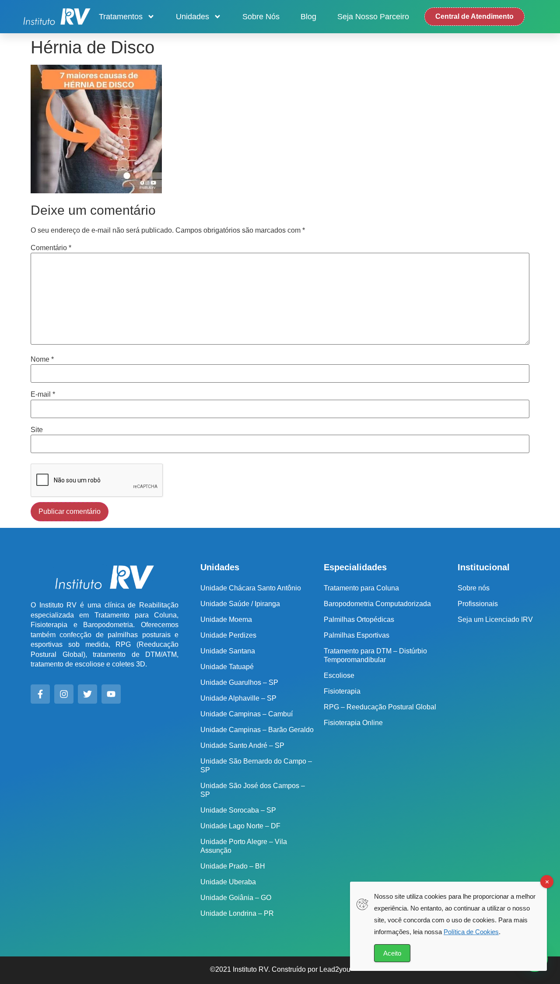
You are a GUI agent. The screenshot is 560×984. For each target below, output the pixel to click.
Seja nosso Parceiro (373, 16)
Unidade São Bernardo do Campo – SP (256, 765)
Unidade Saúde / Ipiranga (240, 603)
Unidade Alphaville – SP (238, 698)
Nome (42, 359)
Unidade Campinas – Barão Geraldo (257, 729)
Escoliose (339, 675)
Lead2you (334, 969)
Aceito (392, 953)
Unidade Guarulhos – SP (239, 682)
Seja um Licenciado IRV (495, 619)
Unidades (192, 16)
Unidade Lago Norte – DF (240, 826)
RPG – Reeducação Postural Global (380, 707)
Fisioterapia (342, 691)
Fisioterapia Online (353, 722)
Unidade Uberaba (228, 882)
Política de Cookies (471, 931)
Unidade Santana (227, 651)
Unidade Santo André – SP (242, 745)
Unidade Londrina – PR (237, 913)
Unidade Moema (226, 619)
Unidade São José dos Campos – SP (252, 790)
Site (37, 429)
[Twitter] (87, 694)
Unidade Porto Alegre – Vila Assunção (243, 846)
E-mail (43, 394)
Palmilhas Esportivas (356, 635)
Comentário (51, 247)
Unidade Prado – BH (232, 866)
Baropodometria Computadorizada (377, 603)
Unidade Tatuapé (227, 666)
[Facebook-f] (40, 694)
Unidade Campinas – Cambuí (246, 714)
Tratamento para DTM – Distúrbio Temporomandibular (375, 655)
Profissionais (478, 603)
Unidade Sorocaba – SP (238, 810)
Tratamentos (121, 16)
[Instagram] (64, 694)
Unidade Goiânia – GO (235, 897)
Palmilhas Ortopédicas (359, 619)
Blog (308, 16)
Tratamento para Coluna (361, 588)
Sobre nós (261, 16)
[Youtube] (111, 694)
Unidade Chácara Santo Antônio (250, 588)
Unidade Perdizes (228, 635)
